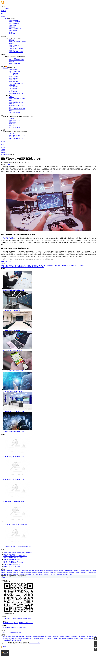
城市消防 (41, 574)
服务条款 (15, 632)
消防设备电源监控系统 (69, 570)
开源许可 (20, 632)
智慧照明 (51, 574)
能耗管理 (72, 572)
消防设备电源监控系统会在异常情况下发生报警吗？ (71, 265)
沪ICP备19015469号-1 (34, 643)
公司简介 (5, 618)
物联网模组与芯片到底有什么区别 (12, 564)
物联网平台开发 (79, 570)
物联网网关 (42, 570)
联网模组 (5, 623)
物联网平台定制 (35, 570)
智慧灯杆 (60, 572)
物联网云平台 (33, 636)
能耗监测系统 (57, 636)
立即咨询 (3, 577)
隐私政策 (10, 632)
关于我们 (3, 150)
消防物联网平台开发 (6, 261)
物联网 (44, 572)
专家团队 (20, 618)
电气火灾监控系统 (50, 570)
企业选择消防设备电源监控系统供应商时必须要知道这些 (17, 552)
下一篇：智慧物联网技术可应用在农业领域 (33, 267)
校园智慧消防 (12, 572)
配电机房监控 (66, 572)
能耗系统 (13, 570)
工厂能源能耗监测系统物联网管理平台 (13, 562)
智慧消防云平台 (27, 570)
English (7, 8)
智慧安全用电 (19, 570)
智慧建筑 (55, 572)
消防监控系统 (19, 572)
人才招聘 (25, 618)
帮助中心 (3, 144)
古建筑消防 (6, 574)
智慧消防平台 (8, 638)
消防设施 (30, 574)
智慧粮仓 (69, 574)
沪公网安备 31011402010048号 (9, 647)
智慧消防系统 (33, 572)
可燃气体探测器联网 (26, 638)
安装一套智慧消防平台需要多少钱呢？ (13, 557)
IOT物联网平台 (35, 638)
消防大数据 (35, 574)
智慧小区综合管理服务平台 (10, 554)
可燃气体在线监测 (16, 638)
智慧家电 (15, 627)
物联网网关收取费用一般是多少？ (12, 559)
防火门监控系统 (59, 570)
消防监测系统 (26, 572)
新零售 (24, 627)
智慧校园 (77, 572)
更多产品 (5, 18)
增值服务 (21, 623)
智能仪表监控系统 (49, 636)
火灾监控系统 (49, 572)
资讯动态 (3, 141)
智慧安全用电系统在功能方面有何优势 (48, 265)
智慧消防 (3, 570)
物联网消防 (91, 570)
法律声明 (5, 632)
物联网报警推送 (7, 636)
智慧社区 (20, 627)
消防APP (48, 638)
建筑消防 (11, 574)
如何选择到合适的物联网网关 (31, 265)
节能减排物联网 (16, 636)
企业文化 (10, 618)
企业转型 (25, 623)
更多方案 (5, 68)
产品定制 (30, 623)
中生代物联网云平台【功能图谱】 (12, 561)
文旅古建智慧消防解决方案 (21, 574)
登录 (2, 152)
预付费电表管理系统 (25, 636)
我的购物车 (3, 11)
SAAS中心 (10, 623)
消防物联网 (8, 570)
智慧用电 (85, 570)
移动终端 (16, 623)
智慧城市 (6, 572)
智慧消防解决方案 (84, 572)
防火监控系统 (85, 638)
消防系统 (39, 572)
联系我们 (30, 618)
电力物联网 (57, 574)
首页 (2, 13)
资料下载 (3, 147)
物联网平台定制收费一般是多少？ (12, 566)
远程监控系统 (40, 636)
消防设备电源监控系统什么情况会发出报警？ (15, 556)
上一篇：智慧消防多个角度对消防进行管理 (11, 267)
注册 (4, 152)
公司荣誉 (15, 618)
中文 (4, 8)
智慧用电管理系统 (65, 636)
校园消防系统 (63, 574)
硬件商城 (3, 16)
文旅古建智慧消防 (82, 636)
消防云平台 (46, 574)
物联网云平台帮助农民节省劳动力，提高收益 (12, 265)
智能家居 (10, 627)
